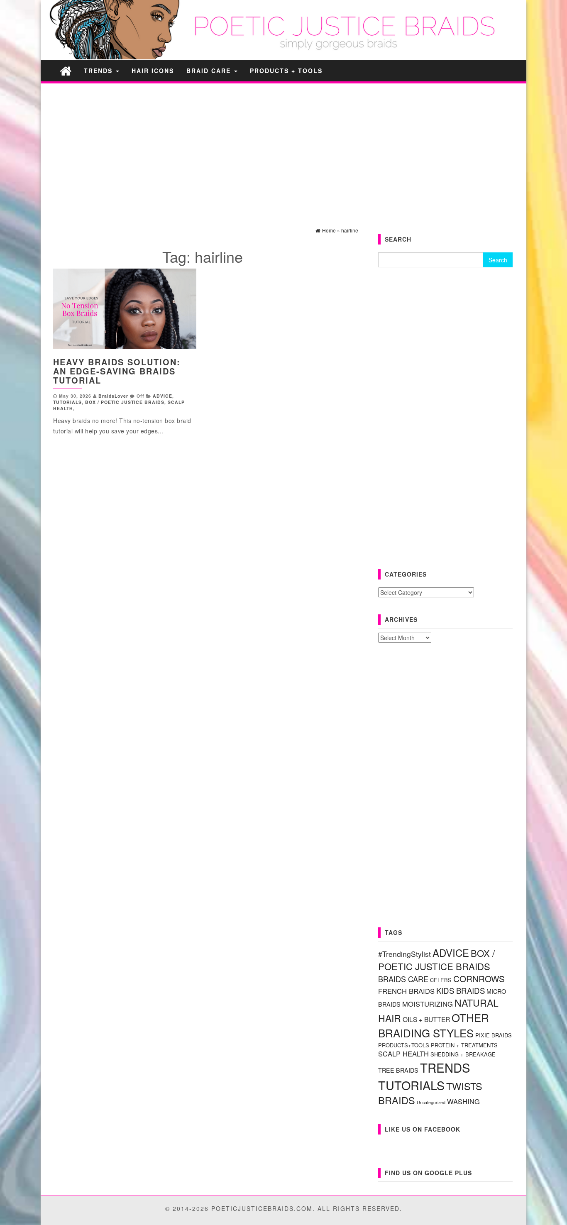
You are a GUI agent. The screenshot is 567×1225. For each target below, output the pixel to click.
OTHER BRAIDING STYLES (433, 1025)
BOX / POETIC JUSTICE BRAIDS (124, 402)
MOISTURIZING (427, 1004)
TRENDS (99, 70)
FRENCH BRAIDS (406, 991)
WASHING (463, 1101)
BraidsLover (113, 396)
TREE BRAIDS (398, 1070)
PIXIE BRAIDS (493, 1035)
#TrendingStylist (404, 954)
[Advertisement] (283, 148)
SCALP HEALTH (403, 1054)
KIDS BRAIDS (460, 990)
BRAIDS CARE (403, 978)
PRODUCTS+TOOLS (403, 1045)
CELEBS (441, 980)
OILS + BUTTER (426, 1019)
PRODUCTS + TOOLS (286, 70)
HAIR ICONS (153, 70)
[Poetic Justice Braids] (65, 70)
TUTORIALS (67, 402)
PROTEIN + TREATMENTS (464, 1045)
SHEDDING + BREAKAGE (463, 1054)
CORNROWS (479, 978)
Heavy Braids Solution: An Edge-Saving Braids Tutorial (117, 371)
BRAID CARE (209, 70)
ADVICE (162, 396)
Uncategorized (431, 1102)
